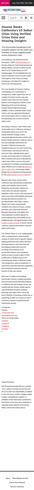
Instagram (5, 323)
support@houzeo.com (9, 315)
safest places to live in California (18, 175)
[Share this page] (31, 18)
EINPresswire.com (22, 62)
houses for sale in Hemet (10, 223)
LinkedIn (5, 321)
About (8, 478)
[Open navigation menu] (3, 18)
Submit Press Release (17, 482)
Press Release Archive (20, 478)
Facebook (5, 326)
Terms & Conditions (17, 487)
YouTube (5, 329)
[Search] (21, 18)
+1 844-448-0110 (8, 313)
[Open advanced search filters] (26, 18)
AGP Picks (5, 3)
